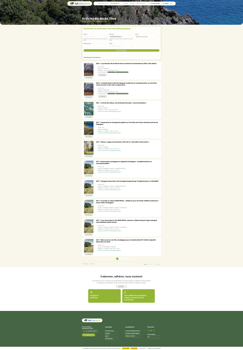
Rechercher (171, 3)
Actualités (125, 3)
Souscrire (121, 286)
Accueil (83, 21)
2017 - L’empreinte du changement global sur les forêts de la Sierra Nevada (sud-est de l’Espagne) (127, 123)
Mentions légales (151, 334)
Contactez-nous (89, 335)
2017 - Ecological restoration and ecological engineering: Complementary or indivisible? (127, 181)
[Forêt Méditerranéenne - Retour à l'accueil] (79, 3)
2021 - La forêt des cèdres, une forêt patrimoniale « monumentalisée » (121, 103)
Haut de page (85, 263)
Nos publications (91, 21)
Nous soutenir (156, 3)
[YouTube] (149, 330)
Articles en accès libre (102, 21)
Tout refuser (134, 348)
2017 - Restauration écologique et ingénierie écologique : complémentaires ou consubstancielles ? (124, 162)
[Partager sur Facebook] (151, 264)
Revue (110, 43)
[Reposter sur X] (154, 264)
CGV (148, 337)
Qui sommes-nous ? (103, 3)
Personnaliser (142, 348)
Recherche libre (87, 43)
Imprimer (92, 263)
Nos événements (109, 338)
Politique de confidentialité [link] (154, 348)
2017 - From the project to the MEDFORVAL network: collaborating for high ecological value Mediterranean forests (126, 221)
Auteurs (85, 34)
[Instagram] (154, 330)
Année (136, 34)
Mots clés (111, 34)
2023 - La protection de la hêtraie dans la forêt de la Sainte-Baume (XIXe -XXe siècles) (126, 63)
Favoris (159, 264)
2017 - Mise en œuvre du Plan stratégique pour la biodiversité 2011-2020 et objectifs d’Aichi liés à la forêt (126, 241)
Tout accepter (126, 348)
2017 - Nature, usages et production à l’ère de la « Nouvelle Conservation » (122, 142)
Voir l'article (89, 77)
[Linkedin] (151, 330)
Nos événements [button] (141, 3)
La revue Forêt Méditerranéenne (132, 330)
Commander (102, 75)
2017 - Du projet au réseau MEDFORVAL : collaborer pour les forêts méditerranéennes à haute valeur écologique (127, 202)
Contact (167, 3)
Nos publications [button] (115, 3)
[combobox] (96, 37)
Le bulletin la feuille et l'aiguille (132, 333)
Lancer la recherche (121, 50)
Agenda (132, 3)
